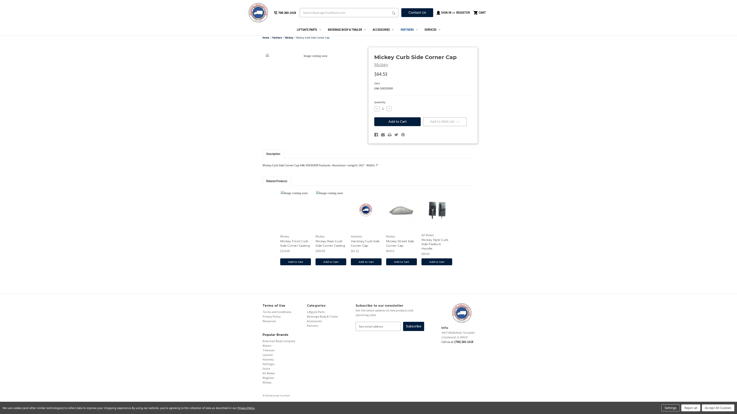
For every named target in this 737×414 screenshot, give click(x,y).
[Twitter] (396, 135)
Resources (269, 321)
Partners (407, 29)
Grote (266, 368)
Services (430, 29)
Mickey (267, 382)
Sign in (446, 12)
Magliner (268, 378)
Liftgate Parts (307, 29)
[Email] (383, 135)
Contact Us (417, 12)
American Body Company (279, 341)
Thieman (268, 350)
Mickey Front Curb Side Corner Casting (295, 243)
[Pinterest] (403, 135)
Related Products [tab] (276, 181)
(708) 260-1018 (463, 342)
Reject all (690, 408)
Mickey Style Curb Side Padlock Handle (434, 244)
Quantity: (380, 102)
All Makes (269, 373)
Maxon (267, 345)
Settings (671, 408)
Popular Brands (275, 335)
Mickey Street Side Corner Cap (400, 243)
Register (463, 12)
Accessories (381, 29)
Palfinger (269, 364)
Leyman (268, 355)
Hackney (268, 359)
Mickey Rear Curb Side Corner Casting (330, 243)
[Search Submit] (393, 12)
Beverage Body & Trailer (345, 29)
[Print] (390, 135)
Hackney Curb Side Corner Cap (365, 243)
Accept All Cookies (718, 408)
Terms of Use (274, 305)
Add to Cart (295, 261)
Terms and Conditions (277, 312)
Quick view (295, 211)
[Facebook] (376, 135)
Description (273, 154)
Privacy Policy (272, 316)
